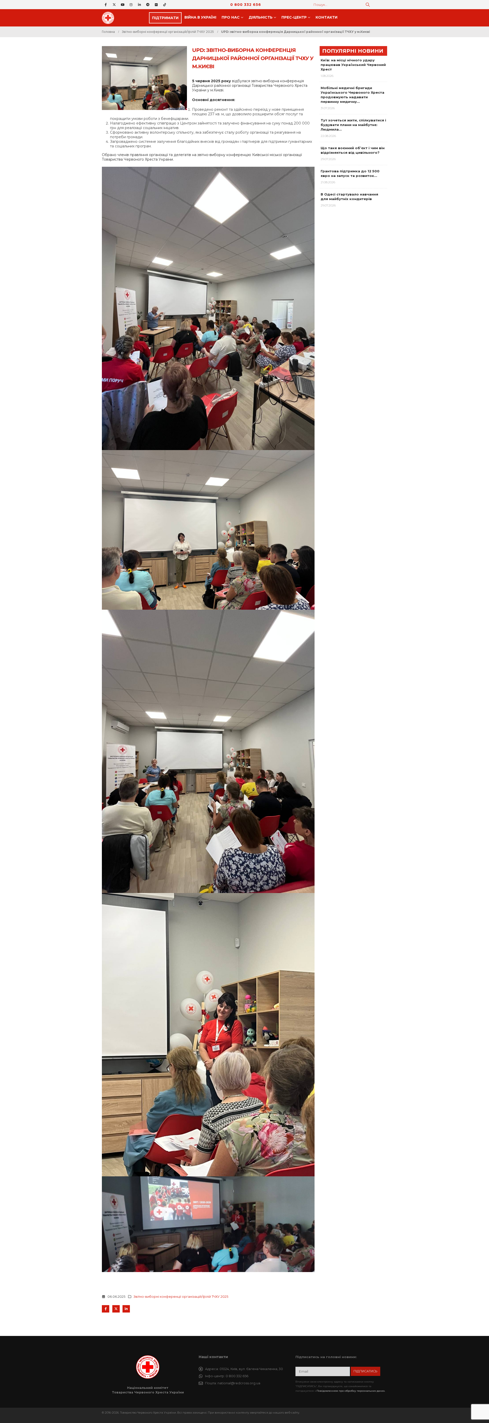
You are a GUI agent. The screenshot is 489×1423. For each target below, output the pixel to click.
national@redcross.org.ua (239, 1383)
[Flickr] (156, 4)
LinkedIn (126, 1309)
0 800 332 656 (245, 4)
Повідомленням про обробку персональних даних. (351, 1390)
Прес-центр (294, 17)
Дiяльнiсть (261, 17)
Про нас (231, 17)
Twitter (116, 1309)
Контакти (326, 17)
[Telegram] (147, 4)
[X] (114, 4)
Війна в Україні (200, 17)
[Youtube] (122, 4)
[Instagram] (130, 4)
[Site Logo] (109, 17)
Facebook (105, 1309)
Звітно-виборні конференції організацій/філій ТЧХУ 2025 (180, 1297)
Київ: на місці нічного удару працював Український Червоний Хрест (353, 64)
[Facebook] (105, 4)
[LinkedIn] (139, 4)
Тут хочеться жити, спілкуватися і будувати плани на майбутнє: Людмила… (353, 124)
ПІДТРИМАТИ (165, 18)
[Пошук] (368, 4)
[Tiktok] (164, 4)
